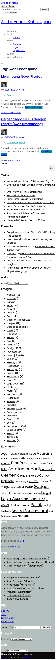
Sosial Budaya (14, 430)
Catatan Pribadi (16, 319)
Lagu (15, 47)
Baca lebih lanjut (34, 107)
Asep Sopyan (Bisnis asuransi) (23, 577)
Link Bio (16, 37)
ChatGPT (43, 481)
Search (5, 163)
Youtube (11, 440)
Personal (26, 505)
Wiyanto (11, 253)
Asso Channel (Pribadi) (20, 581)
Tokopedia (13, 516)
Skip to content (9, 2)
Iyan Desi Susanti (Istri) (19, 592)
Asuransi (11, 298)
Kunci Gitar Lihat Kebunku (21, 195)
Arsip (4, 283)
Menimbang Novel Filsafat (21, 76)
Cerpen (17, 43)
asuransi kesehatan (24, 458)
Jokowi (17, 493)
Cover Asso (13, 487)
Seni (9, 422)
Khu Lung (37, 493)
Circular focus (8, 6)
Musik (10, 390)
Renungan (12, 412)
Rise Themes (31, 657)
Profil (9, 34)
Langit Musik (8, 618)
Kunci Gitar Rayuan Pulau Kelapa (25, 199)
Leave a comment (11, 112)
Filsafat (11, 344)
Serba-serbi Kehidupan (26, 22)
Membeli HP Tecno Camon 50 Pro (26, 220)
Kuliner (11, 373)
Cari (52, 168)
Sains (10, 415)
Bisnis (10, 305)
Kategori (6, 639)
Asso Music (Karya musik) (21, 584)
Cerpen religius (22, 481)
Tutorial (11, 437)
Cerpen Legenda (16, 142)
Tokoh (10, 433)
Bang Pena (13, 232)
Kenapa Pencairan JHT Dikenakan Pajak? (30, 181)
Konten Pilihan (14, 57)
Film (9, 341)
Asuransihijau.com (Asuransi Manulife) (28, 558)
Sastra (10, 95)
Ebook (10, 337)
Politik (10, 398)
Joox (3, 614)
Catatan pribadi (24, 469)
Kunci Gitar (13, 376)
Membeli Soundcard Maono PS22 (25, 209)
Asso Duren (13, 588)
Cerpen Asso (28, 475)
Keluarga (12, 362)
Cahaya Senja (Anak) (19, 595)
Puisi (9, 405)
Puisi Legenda (14, 408)
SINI (22, 540)
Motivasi (11, 387)
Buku (9, 316)
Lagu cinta (31, 499)
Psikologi (12, 401)
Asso (32, 454)
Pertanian (12, 394)
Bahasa (11, 302)
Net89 (19, 505)
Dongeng (12, 334)
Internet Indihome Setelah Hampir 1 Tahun (30, 202)
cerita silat (47, 469)
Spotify (5, 611)
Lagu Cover (19, 50)
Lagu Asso (11, 498)
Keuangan (12, 369)
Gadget (11, 348)
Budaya (11, 312)
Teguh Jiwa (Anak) (17, 599)
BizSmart (6, 657)
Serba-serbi (14, 426)
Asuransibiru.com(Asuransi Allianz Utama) (30, 562)
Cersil (10, 330)
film (21, 487)
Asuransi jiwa (7, 458)
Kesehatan (13, 366)
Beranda (11, 30)
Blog (9, 309)
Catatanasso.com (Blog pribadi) (25, 565)
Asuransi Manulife (42, 458)
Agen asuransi (20, 453)
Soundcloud (7, 621)
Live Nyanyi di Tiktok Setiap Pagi (24, 192)
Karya (10, 40)
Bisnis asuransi (35, 463)
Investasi (12, 351)
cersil (33, 480)
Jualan (10, 53)
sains (8, 511)
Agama (11, 295)
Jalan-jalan (13, 355)
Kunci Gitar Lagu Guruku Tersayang (26, 206)
